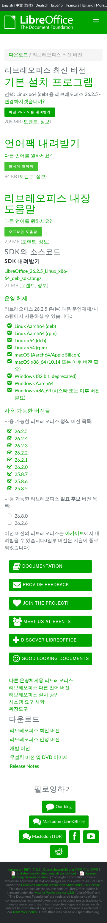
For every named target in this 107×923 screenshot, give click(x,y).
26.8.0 (21, 516)
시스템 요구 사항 (27, 702)
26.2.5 (21, 431)
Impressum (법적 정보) (23, 869)
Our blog (63, 806)
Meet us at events (46, 621)
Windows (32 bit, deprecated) (45, 376)
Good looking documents (54, 658)
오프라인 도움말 (23, 232)
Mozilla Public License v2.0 (54, 892)
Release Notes (24, 766)
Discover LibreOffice (48, 640)
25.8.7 (21, 474)
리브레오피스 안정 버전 (35, 739)
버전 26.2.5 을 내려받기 (30, 112)
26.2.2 (21, 453)
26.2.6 (21, 523)
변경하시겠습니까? (24, 101)
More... (101, 5)
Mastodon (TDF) (46, 836)
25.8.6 (21, 481)
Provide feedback (45, 584)
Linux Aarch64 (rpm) (35, 333)
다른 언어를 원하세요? (28, 155)
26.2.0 (21, 467)
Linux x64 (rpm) (31, 347)
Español (57, 5)
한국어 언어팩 (21, 166)
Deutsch (41, 5)
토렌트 (30, 121)
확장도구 (18, 709)
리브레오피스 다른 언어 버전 (39, 687)
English (7, 5)
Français (72, 5)
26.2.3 (21, 445)
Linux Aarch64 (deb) (35, 326)
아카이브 (74, 533)
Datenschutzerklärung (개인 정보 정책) (70, 869)
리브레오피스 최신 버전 (35, 730)
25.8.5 (21, 488)
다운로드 (18, 54)
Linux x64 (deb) (30, 340)
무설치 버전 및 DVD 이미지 (39, 757)
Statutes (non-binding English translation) (46, 873)
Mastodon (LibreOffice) (63, 821)
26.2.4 (21, 438)
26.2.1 (21, 460)
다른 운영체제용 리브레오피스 (41, 680)
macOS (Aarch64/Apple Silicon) (47, 355)
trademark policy (25, 912)
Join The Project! (45, 603)
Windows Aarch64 (34, 383)
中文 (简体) (24, 5)
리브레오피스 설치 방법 (34, 694)
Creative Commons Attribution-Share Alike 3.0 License (60, 885)
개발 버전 (20, 748)
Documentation (41, 566)
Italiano (87, 5)
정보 (45, 121)
